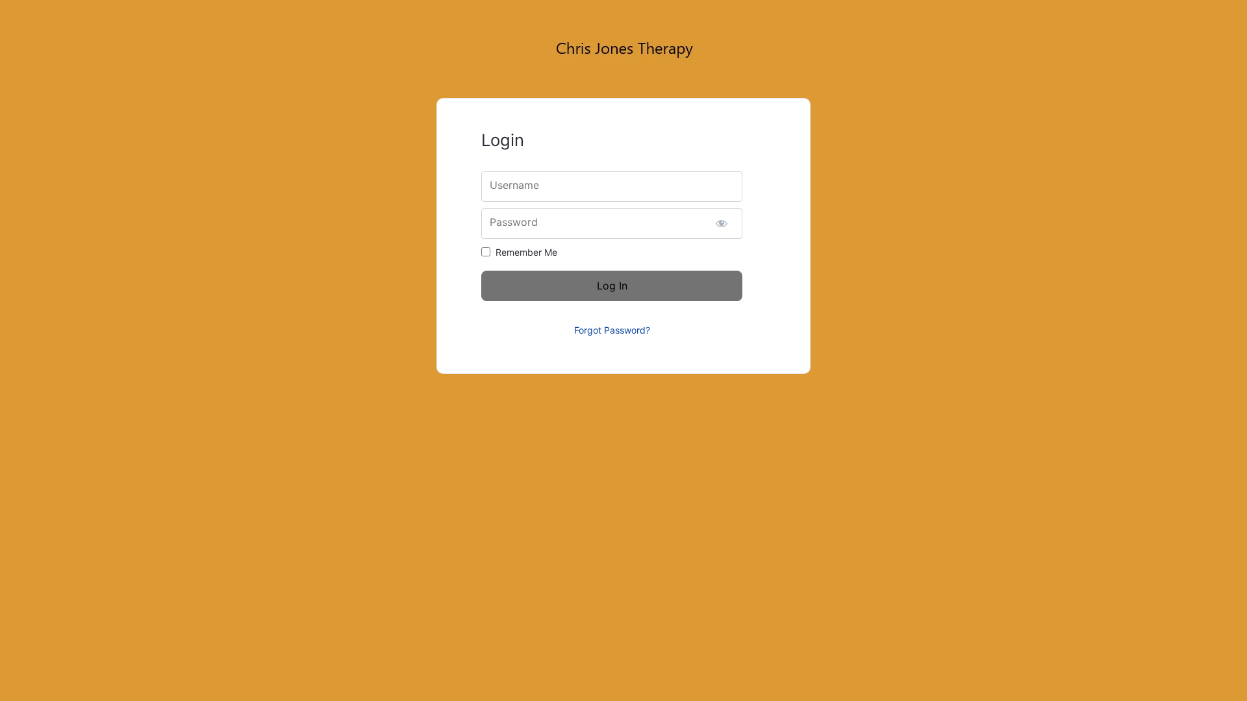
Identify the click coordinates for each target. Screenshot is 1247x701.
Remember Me (526, 252)
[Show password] (721, 223)
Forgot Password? (612, 330)
